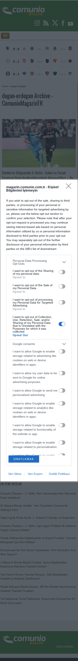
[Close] (70, 187)
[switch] (62, 272)
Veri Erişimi (35, 473)
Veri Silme (14, 473)
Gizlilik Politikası (59, 473)
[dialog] (39, 330)
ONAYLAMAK (24, 459)
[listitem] (39, 262)
